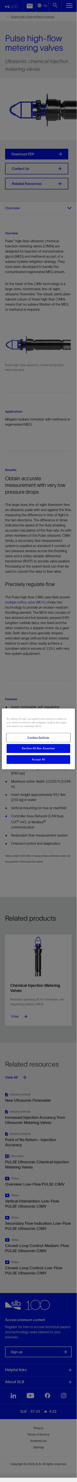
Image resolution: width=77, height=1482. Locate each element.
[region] (38, 738)
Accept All (38, 759)
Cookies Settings (38, 737)
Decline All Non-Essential (38, 748)
